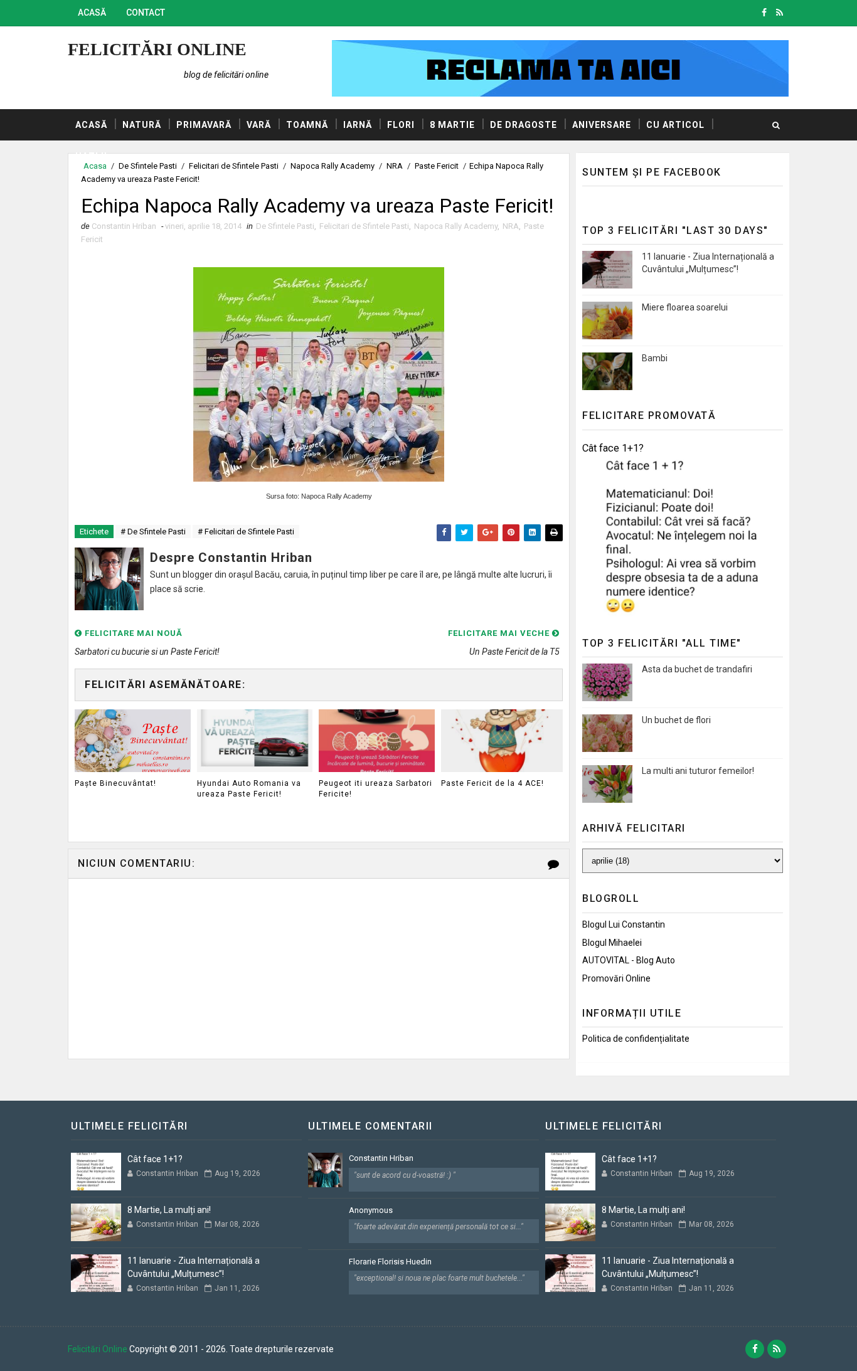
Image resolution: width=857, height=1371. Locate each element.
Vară (259, 125)
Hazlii (91, 156)
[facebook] (764, 12)
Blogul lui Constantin (623, 924)
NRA (511, 226)
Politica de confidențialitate (635, 1039)
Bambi (655, 358)
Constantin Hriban (381, 1158)
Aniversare (601, 125)
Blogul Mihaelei (612, 943)
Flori (401, 125)
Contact (145, 13)
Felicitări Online (157, 49)
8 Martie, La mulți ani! (169, 1210)
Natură (141, 125)
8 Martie (452, 125)
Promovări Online (616, 978)
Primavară (204, 125)
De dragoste (523, 125)
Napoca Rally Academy (456, 226)
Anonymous (371, 1210)
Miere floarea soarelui (685, 307)
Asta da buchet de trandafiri (697, 669)
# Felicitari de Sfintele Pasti (246, 531)
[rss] (779, 12)
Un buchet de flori (676, 720)
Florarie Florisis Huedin (390, 1261)
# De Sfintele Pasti (153, 531)
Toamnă (307, 125)
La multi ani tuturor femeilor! (698, 771)
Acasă (92, 13)
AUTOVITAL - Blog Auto (628, 960)
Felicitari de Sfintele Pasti (364, 226)
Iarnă (357, 125)
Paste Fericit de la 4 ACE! (492, 783)
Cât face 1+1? (613, 448)
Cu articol (675, 125)
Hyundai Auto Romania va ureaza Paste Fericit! (249, 788)
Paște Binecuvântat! (115, 783)
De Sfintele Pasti (285, 226)
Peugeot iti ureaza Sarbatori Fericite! (375, 788)
